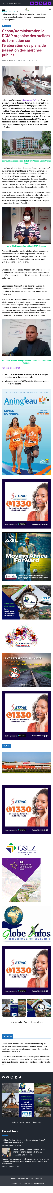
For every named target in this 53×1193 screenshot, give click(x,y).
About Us (29, 1178)
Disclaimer (21, 1178)
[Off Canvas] (3, 10)
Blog (11, 3)
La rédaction (8, 60)
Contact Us (38, 1178)
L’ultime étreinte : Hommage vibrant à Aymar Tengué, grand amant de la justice (23, 1141)
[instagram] (40, 3)
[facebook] (32, 3)
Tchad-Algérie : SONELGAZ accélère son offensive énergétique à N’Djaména (29, 1151)
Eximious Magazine (37, 1183)
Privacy (13, 1178)
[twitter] (49, 3)
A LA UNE (6, 26)
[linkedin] (45, 3)
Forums (5, 3)
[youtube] (36, 3)
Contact (17, 3)
